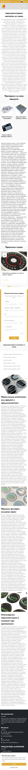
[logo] (3, 6)
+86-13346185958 (7, 736)
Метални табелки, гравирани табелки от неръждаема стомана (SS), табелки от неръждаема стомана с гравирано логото (7, 135)
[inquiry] (26, 379)
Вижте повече (5, 280)
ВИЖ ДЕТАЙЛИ (7, 109)
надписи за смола (7, 360)
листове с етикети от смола (9, 357)
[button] (8, 286)
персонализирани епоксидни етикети (11, 366)
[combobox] (7, 310)
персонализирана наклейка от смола (11, 369)
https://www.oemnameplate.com (10, 742)
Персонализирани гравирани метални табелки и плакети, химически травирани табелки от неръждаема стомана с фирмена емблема (21, 117)
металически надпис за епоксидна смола (12, 354)
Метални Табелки (7, 751)
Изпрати (14, 338)
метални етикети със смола (9, 363)
